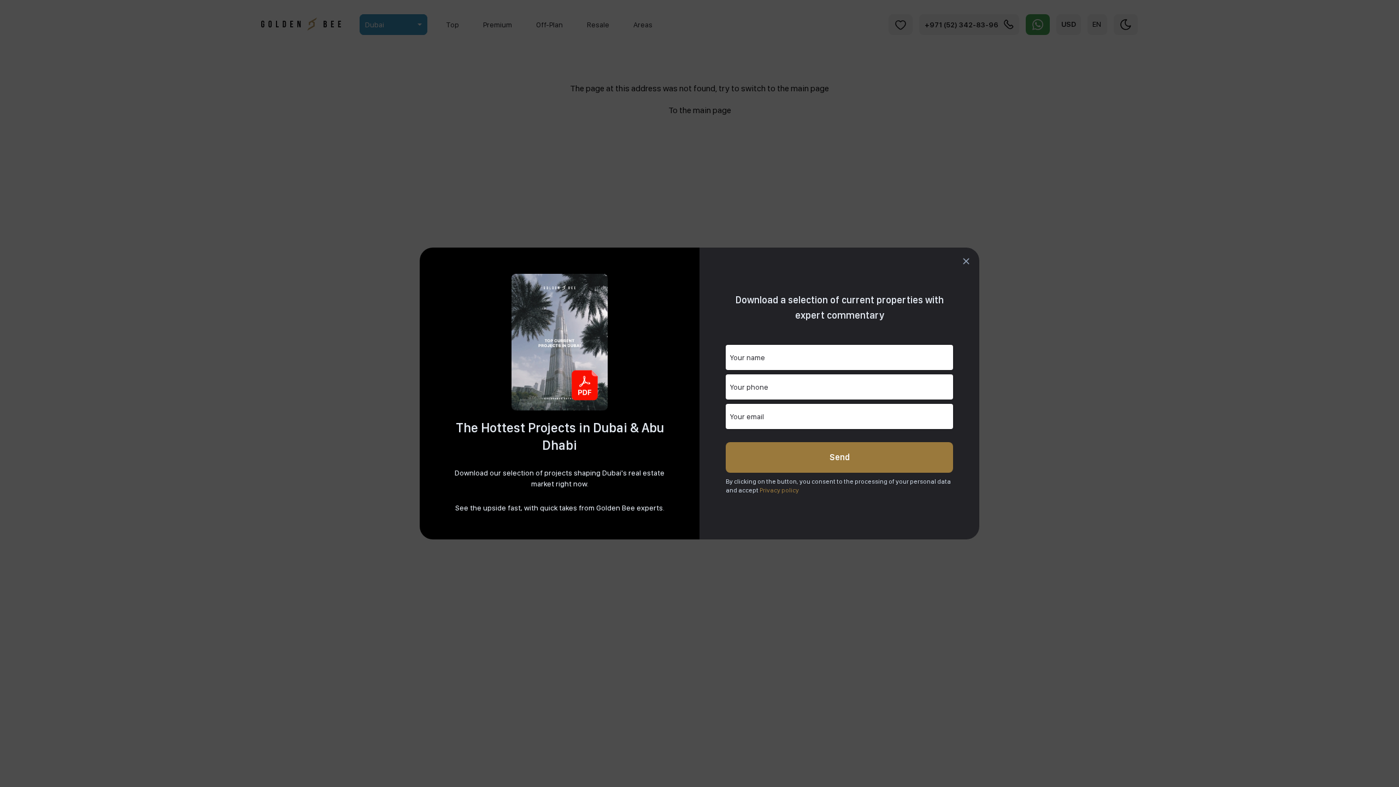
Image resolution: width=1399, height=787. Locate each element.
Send (840, 457)
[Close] (966, 261)
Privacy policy (779, 490)
